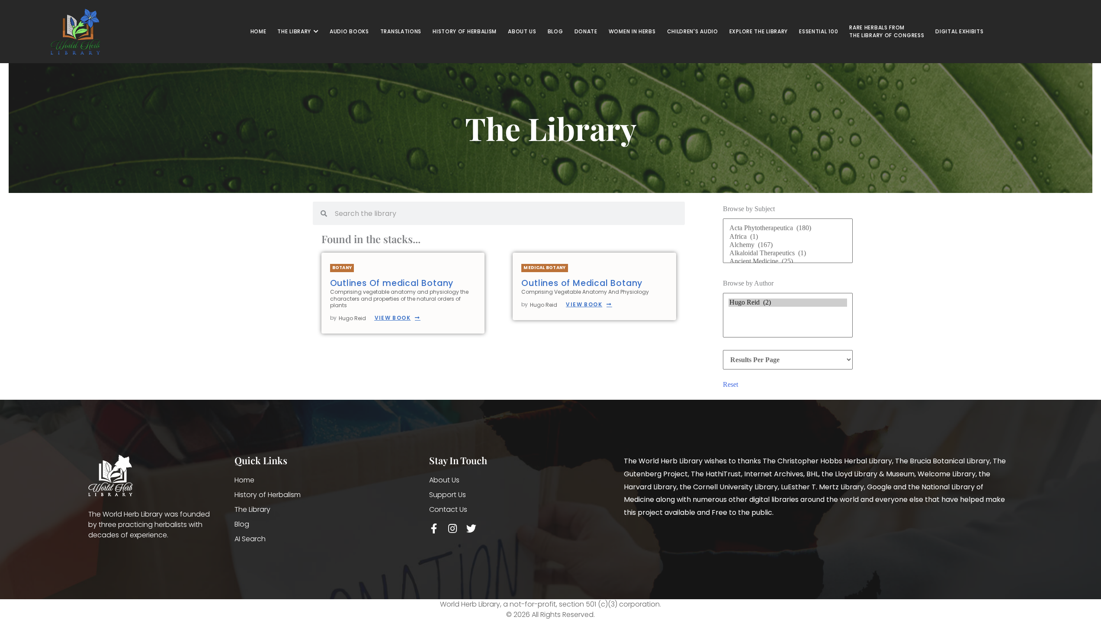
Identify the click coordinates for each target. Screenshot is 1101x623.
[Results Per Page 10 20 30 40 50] (788, 359)
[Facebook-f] (434, 528)
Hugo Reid (352, 318)
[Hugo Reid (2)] (788, 303)
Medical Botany (544, 267)
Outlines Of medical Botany (392, 283)
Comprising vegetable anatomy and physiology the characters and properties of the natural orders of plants (399, 298)
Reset (730, 384)
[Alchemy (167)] (788, 245)
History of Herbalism (267, 495)
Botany (342, 267)
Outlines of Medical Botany (581, 283)
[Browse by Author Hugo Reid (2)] (788, 317)
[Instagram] (453, 528)
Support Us (447, 495)
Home (244, 480)
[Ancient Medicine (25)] (788, 261)
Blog (241, 524)
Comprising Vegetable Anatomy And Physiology (585, 291)
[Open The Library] (315, 31)
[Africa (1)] (788, 237)
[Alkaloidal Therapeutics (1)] (788, 253)
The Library (252, 509)
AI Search (250, 539)
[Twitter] (471, 528)
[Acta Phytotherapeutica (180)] (788, 228)
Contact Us (448, 509)
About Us (444, 480)
